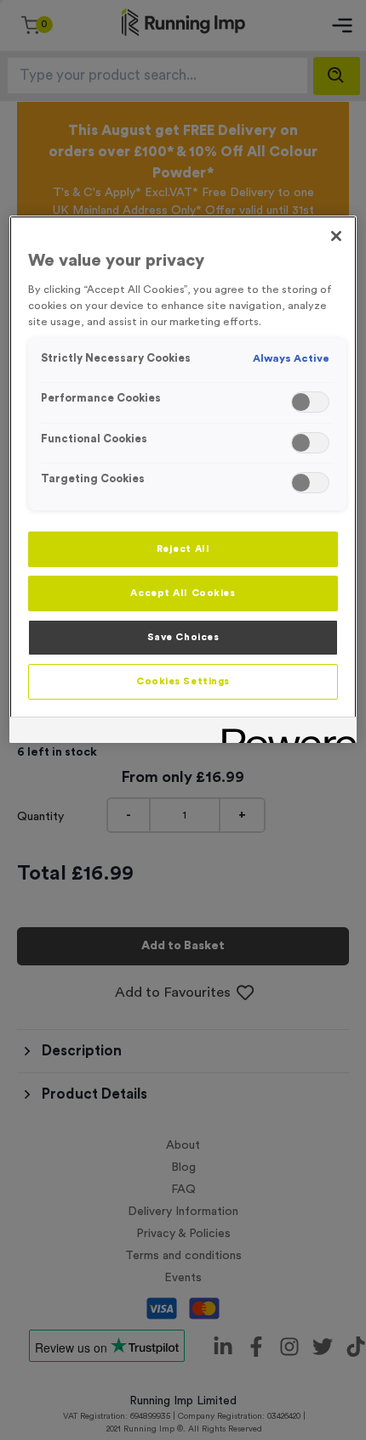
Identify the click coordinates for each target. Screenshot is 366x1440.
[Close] (336, 236)
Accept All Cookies (182, 593)
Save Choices (183, 637)
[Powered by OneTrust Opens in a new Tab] (283, 732)
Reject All (183, 549)
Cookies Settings (183, 681)
